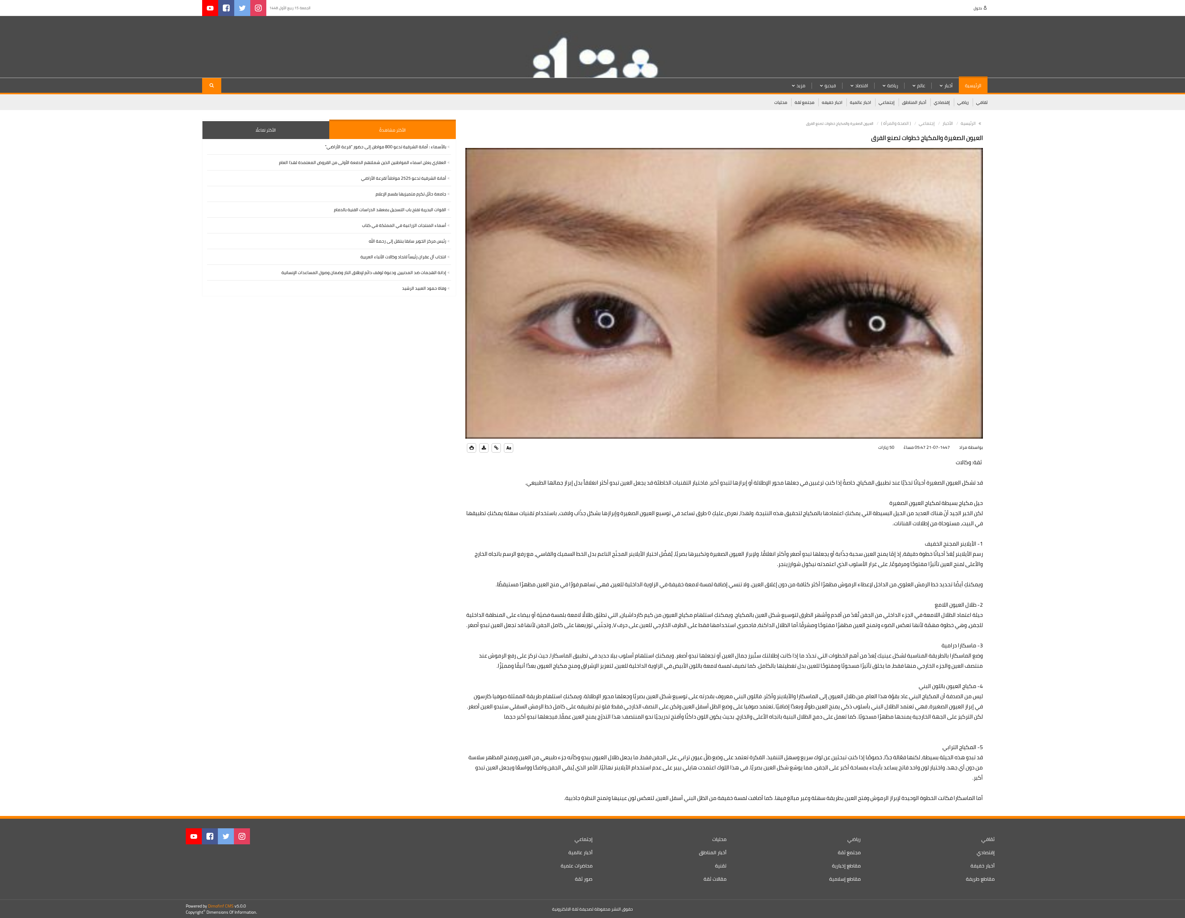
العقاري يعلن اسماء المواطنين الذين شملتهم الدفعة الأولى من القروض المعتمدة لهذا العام (362, 162)
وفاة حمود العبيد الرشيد (424, 288)
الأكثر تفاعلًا (266, 130)
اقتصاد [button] (861, 86)
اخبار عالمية (860, 102)
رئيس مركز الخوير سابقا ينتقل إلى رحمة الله (407, 241)
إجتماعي (887, 102)
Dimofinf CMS (221, 906)
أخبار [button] (948, 86)
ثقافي (982, 102)
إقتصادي (942, 102)
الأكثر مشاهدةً (392, 130)
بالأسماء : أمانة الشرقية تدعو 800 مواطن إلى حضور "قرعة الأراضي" (385, 147)
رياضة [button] (892, 86)
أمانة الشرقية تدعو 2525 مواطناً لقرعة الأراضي (403, 178)
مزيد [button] (800, 86)
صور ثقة (583, 878)
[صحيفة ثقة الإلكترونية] (948, 47)
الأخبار (947, 123)
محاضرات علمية (576, 865)
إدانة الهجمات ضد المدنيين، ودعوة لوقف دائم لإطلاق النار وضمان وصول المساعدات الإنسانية (363, 272)
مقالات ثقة (715, 878)
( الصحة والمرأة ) (896, 123)
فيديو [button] (830, 86)
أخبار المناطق (914, 102)
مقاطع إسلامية (845, 878)
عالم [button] (921, 86)
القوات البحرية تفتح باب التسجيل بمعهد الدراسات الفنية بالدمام (390, 210)
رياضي (963, 102)
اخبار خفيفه (832, 102)
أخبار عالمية (580, 852)
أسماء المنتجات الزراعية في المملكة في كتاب (404, 225)
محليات (780, 102)
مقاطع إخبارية (846, 865)
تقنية (720, 865)
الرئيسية (973, 86)
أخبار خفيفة (983, 865)
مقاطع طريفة (980, 878)
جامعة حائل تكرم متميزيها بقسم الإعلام (411, 194)
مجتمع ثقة (804, 102)
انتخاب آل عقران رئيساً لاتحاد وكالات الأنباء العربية (403, 257)
